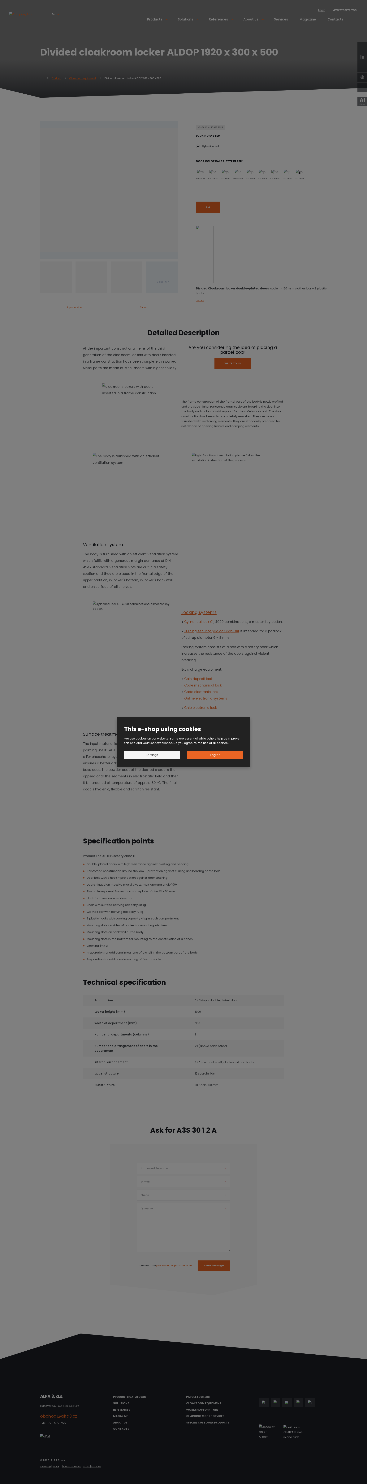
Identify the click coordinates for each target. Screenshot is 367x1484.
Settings (152, 755)
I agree (215, 755)
